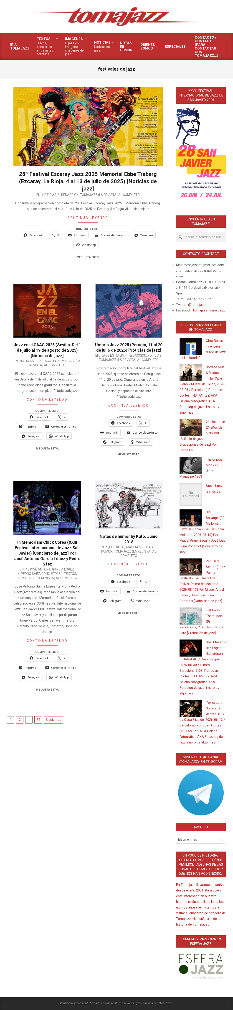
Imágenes (133, 547)
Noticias (49, 195)
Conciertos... (52, 573)
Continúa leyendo (88, 218)
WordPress (165, 1003)
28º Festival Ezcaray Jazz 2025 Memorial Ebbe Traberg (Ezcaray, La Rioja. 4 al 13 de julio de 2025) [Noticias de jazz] (88, 181)
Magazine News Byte (127, 1003)
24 (38, 720)
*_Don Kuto (115, 547)
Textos (70, 573)
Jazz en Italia (112, 355)
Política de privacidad (74, 1003)
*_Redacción (68, 195)
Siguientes (53, 720)
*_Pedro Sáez (29, 573)
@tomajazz (196, 305)
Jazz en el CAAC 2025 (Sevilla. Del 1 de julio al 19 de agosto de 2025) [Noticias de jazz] (47, 350)
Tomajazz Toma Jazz (208, 310)
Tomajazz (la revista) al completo (110, 195)
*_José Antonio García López (50, 569)
